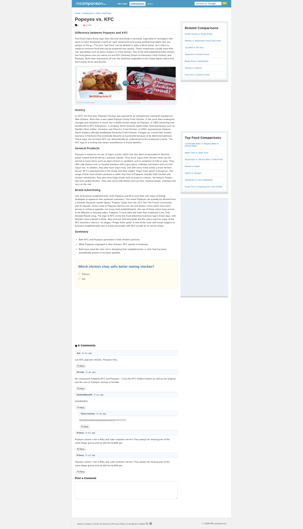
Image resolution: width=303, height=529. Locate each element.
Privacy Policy (118, 524)
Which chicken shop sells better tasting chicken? (116, 266)
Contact (88, 524)
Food (98, 13)
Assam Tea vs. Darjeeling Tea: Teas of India (203, 187)
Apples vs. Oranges (193, 173)
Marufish (137, 102)
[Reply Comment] (81, 367)
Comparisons (88, 13)
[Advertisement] (101, 313)
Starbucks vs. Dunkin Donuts (197, 54)
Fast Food (106, 13)
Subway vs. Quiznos (193, 68)
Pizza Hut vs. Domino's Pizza (197, 75)
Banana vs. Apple (192, 166)
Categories (132, 524)
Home (77, 13)
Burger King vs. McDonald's (196, 61)
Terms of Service (102, 524)
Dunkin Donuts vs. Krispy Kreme (198, 34)
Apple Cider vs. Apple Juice (196, 153)
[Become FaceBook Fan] (151, 523)
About (80, 524)
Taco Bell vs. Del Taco (194, 47)
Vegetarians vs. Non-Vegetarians (199, 180)
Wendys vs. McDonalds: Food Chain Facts (203, 41)
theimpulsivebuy (89, 102)
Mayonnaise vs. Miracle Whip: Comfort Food (204, 159)
